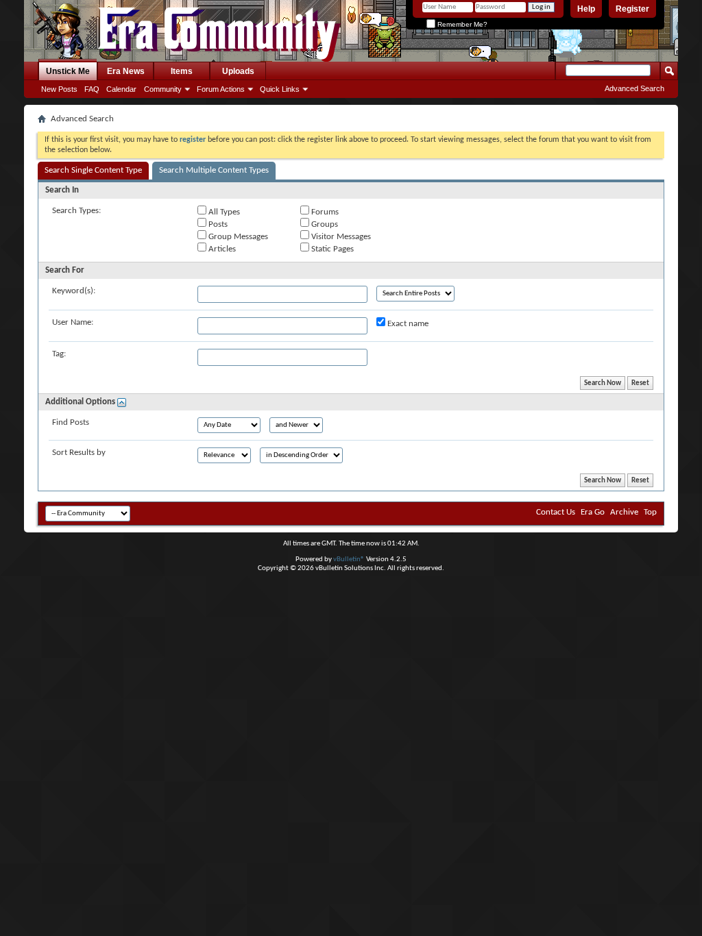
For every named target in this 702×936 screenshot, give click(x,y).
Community (163, 89)
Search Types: (76, 210)
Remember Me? (461, 24)
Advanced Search (634, 88)
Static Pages (331, 249)
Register (632, 9)
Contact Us (555, 512)
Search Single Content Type (93, 170)
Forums (324, 212)
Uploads (238, 71)
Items (182, 71)
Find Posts (70, 422)
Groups (323, 224)
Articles (221, 249)
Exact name (406, 323)
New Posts (59, 89)
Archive (624, 512)
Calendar (121, 89)
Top (650, 512)
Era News (126, 71)
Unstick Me (68, 71)
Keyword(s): (73, 290)
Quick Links (280, 89)
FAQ (91, 89)
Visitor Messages (340, 236)
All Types (223, 212)
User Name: (72, 322)
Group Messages (237, 236)
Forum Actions (221, 89)
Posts (217, 224)
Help (586, 9)
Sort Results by (79, 452)
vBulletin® (349, 559)
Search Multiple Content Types (214, 170)
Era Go (593, 512)
